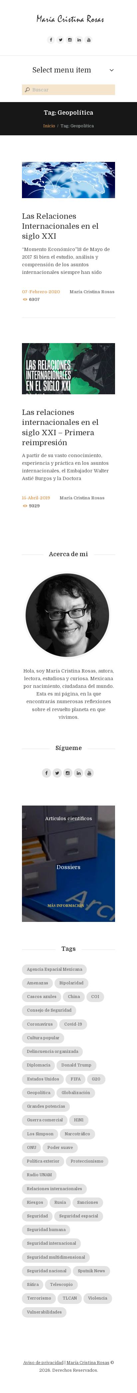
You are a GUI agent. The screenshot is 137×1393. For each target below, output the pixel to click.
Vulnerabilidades (44, 1312)
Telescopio (61, 1285)
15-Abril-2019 (36, 498)
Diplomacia (38, 1065)
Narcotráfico (77, 1134)
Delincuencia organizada (52, 1052)
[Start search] (26, 90)
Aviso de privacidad (43, 1362)
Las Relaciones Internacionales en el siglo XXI (60, 226)
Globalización (76, 1093)
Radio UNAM (39, 1175)
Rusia (60, 1203)
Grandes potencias (46, 1106)
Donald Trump (76, 1065)
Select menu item (61, 70)
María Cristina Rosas (91, 292)
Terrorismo (39, 1298)
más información (66, 906)
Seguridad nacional (47, 1271)
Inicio (49, 126)
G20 (96, 1079)
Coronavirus (40, 1024)
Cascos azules (42, 997)
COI (95, 997)
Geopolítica (38, 1093)
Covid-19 (73, 1024)
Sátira (33, 1285)
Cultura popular (43, 1038)
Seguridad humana (46, 1230)
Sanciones (87, 1203)
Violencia (97, 1298)
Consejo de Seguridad (49, 1010)
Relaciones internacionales (54, 1189)
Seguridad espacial (78, 1216)
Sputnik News (91, 1271)
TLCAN (70, 1298)
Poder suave (60, 1148)
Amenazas (37, 983)
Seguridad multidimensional (56, 1257)
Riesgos (35, 1203)
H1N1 (78, 1120)
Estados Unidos (43, 1079)
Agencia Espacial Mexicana (54, 969)
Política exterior (43, 1161)
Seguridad (37, 1216)
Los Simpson (40, 1134)
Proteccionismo (87, 1161)
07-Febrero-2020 (41, 292)
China (74, 997)
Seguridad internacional (51, 1243)
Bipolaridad (71, 983)
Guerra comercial (45, 1120)
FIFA (75, 1079)
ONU (31, 1148)
